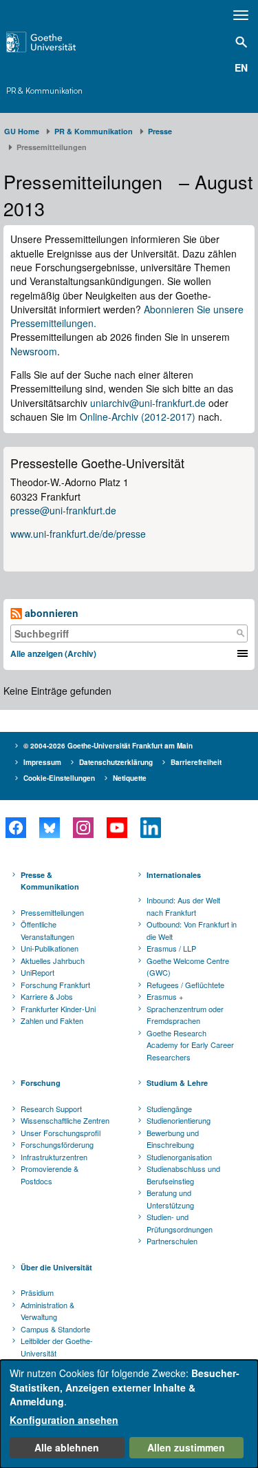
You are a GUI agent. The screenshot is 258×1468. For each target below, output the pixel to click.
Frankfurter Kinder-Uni (58, 1008)
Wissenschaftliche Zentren (65, 1120)
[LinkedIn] (150, 827)
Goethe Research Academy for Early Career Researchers (190, 1044)
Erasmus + (165, 996)
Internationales (174, 875)
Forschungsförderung (57, 1144)
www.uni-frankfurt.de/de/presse (78, 534)
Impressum (42, 762)
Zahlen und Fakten (52, 1020)
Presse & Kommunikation (50, 881)
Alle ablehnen (66, 1447)
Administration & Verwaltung (47, 1311)
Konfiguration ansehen (64, 1420)
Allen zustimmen (186, 1447)
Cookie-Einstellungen (59, 778)
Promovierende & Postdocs (49, 1174)
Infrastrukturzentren (54, 1156)
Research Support (51, 1108)
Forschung (41, 1083)
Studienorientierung (179, 1120)
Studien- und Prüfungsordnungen (180, 1223)
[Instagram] (82, 827)
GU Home (21, 131)
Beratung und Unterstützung (170, 1198)
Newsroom (33, 351)
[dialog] (129, 1414)
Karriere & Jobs (47, 996)
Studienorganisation (179, 1156)
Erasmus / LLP (171, 948)
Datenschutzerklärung (116, 762)
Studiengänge (169, 1108)
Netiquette (130, 778)
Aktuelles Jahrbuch (53, 960)
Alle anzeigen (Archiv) (53, 653)
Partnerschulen (172, 1240)
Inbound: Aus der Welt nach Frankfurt (183, 906)
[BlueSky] (49, 827)
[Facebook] (15, 827)
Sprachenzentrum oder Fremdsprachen (185, 1015)
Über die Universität (56, 1267)
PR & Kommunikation (44, 91)
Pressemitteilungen (52, 912)
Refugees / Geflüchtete (185, 984)
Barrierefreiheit (196, 762)
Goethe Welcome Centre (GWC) (188, 966)
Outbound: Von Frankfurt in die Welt (192, 930)
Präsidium (37, 1292)
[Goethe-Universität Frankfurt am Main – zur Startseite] (58, 42)
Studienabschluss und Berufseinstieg (183, 1174)
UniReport (37, 972)
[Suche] (240, 633)
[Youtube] (116, 827)
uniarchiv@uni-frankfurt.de (148, 403)
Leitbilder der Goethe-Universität (57, 1347)
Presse (160, 131)
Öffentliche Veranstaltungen (47, 930)
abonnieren (50, 613)
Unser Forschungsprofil (60, 1132)
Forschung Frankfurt (55, 984)
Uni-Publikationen (49, 948)
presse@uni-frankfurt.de (63, 510)
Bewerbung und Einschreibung (173, 1139)
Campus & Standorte (55, 1328)
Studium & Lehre (177, 1083)
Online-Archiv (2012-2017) (137, 416)
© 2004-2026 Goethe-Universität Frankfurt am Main (108, 746)
